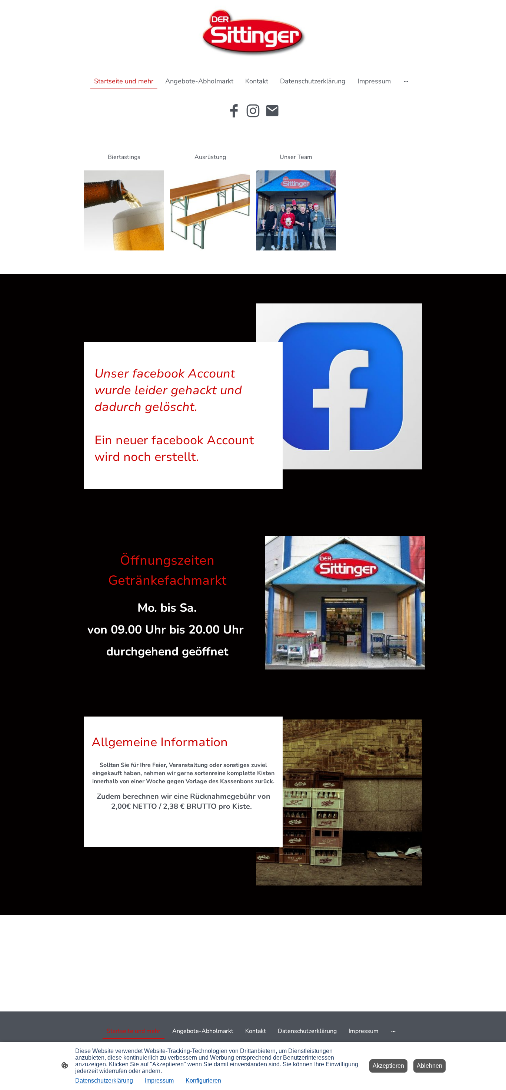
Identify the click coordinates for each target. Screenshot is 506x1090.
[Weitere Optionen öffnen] (406, 81)
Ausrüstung (210, 157)
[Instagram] (253, 110)
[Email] (272, 110)
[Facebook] (233, 110)
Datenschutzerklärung (104, 1080)
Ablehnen (429, 1066)
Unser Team (296, 157)
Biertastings (124, 157)
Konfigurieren (203, 1080)
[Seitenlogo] (253, 33)
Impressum (159, 1080)
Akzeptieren (388, 1066)
